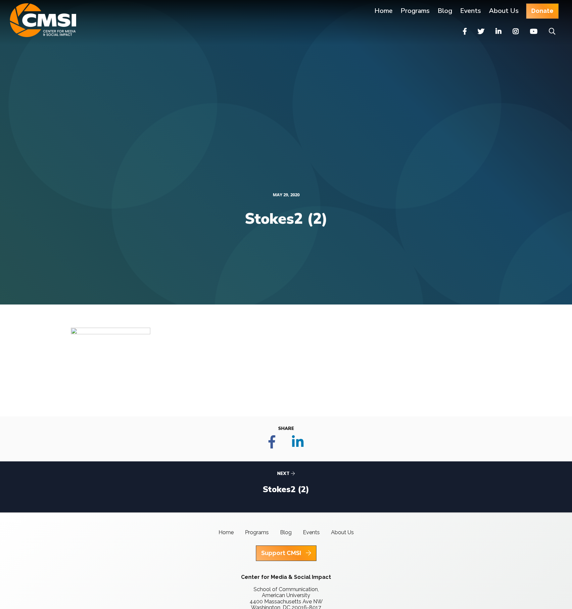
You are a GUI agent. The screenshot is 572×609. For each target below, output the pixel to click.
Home (383, 10)
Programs (257, 532)
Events (470, 10)
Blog (445, 10)
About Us (504, 10)
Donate (542, 10)
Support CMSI (282, 552)
